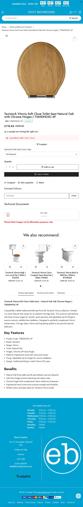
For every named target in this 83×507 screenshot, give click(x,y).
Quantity (8, 161)
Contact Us (71, 502)
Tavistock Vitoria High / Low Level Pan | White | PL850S (15, 275)
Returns (40, 502)
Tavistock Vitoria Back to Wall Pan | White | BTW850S (67, 275)
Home (4, 27)
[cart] (80, 12)
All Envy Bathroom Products (21, 27)
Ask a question (27, 182)
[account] (71, 12)
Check (73, 195)
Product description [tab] (26, 293)
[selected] (10, 267)
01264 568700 (21, 463)
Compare (11, 182)
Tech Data (43, 213)
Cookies (55, 502)
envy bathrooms (43, 492)
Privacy (47, 502)
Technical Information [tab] (45, 293)
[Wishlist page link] (75, 12)
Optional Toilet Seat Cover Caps (17, 149)
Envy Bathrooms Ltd (41, 405)
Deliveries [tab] (61, 293)
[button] (3, 12)
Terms (63, 502)
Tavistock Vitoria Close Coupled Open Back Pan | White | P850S (41, 275)
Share (41, 182)
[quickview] (21, 267)
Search (75, 18)
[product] (74, 38)
